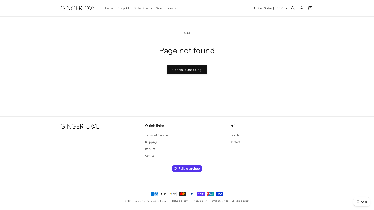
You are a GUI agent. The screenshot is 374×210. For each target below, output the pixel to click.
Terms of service (219, 201)
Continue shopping (187, 70)
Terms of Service (156, 135)
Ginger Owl (140, 201)
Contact (150, 155)
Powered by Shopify (158, 201)
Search (234, 135)
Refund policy (180, 201)
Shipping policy (241, 201)
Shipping (151, 142)
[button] (142, 8)
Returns (150, 148)
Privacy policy (199, 201)
